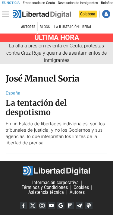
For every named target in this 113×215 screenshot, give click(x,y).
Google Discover (60, 205)
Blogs (45, 27)
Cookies (81, 187)
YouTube (51, 205)
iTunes (89, 205)
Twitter (32, 205)
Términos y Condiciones (45, 187)
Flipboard (70, 205)
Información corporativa (55, 182)
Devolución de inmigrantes (78, 3)
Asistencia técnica (46, 192)
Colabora (87, 13)
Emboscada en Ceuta (39, 3)
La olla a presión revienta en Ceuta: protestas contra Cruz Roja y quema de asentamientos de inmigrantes (56, 53)
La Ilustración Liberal (73, 27)
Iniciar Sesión (106, 14)
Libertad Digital (56, 170)
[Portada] (42, 14)
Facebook (23, 205)
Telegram (79, 205)
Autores (28, 27)
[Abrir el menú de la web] (7, 14)
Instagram (42, 205)
